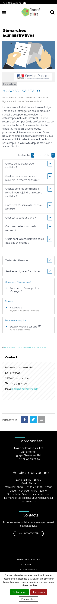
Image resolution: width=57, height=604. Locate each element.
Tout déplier (44, 155)
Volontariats (16, 307)
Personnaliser (28, 599)
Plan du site (28, 565)
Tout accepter (19, 592)
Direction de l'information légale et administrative (25, 347)
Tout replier (24, 155)
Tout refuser (39, 592)
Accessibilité (28, 569)
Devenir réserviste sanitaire (24, 326)
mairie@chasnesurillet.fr (24, 388)
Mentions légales (28, 559)
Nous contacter (29, 533)
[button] (28, 165)
